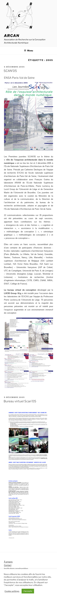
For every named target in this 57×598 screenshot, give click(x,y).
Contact (7, 565)
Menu (30, 50)
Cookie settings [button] (12, 591)
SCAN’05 (10, 71)
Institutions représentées (16, 568)
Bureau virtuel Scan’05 (20, 401)
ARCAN (11, 35)
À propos (8, 561)
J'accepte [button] (27, 591)
